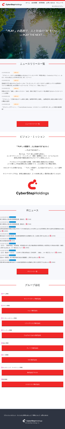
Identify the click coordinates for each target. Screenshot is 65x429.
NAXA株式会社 (32, 360)
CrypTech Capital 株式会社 (32, 335)
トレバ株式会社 (32, 311)
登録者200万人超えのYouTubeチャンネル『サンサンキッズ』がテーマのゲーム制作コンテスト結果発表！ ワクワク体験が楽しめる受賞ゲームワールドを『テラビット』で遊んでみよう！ (32, 84)
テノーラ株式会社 (32, 348)
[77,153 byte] (27, 224)
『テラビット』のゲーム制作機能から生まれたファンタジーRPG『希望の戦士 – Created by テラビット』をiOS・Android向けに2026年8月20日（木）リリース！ (32, 76)
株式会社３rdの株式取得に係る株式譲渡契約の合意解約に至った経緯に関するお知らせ (24, 236)
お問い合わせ (44, 415)
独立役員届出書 (4, 241)
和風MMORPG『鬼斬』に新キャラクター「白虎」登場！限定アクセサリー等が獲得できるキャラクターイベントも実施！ (32, 92)
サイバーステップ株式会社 (32, 299)
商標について (36, 415)
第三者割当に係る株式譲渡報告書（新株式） (12, 219)
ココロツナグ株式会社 (32, 384)
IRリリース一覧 (32, 271)
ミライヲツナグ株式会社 (32, 323)
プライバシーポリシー (10, 415)
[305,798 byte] (3, 231)
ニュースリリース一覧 (32, 124)
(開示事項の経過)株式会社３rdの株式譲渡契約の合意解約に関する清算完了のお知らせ (24, 262)
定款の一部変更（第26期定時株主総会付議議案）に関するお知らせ (19, 257)
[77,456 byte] (27, 219)
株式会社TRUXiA (32, 372)
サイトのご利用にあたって (24, 415)
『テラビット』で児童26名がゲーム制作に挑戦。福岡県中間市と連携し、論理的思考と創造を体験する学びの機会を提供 (32, 100)
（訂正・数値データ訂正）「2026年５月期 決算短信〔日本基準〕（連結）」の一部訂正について (27, 252)
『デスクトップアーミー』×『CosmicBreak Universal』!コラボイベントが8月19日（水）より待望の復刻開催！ (32, 108)
